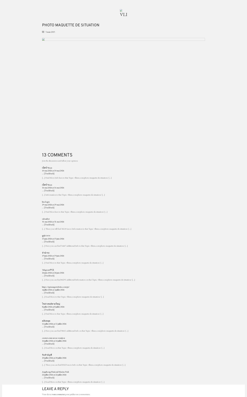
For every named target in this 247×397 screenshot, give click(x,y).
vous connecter (58, 394)
